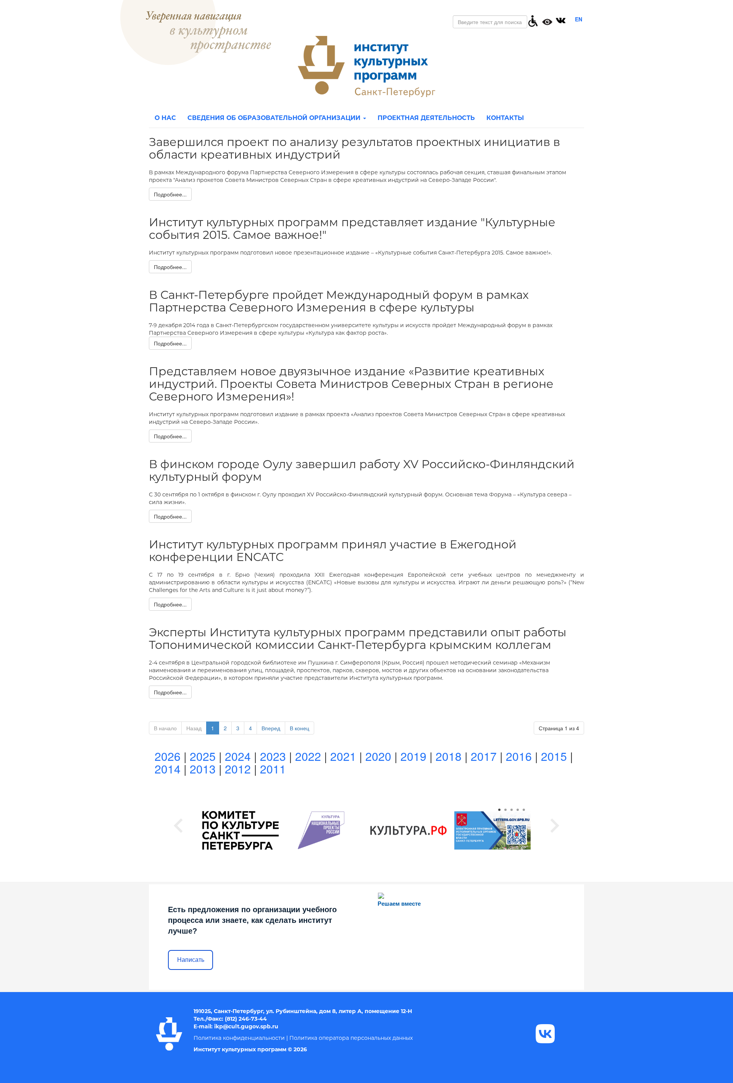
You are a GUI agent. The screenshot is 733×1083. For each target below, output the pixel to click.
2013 (203, 768)
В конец (299, 728)
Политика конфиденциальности (239, 1037)
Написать (190, 960)
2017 (484, 756)
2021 (343, 756)
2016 (519, 756)
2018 (449, 756)
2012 (238, 768)
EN (578, 19)
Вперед (271, 728)
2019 (413, 756)
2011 (273, 768)
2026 (168, 756)
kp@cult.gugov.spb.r (245, 1026)
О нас (165, 118)
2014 (168, 768)
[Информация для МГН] (533, 20)
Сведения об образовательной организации (274, 118)
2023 (273, 756)
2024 (238, 756)
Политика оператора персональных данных (351, 1037)
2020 (378, 756)
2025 (203, 756)
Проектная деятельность (426, 118)
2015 (554, 756)
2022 (308, 756)
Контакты (505, 118)
